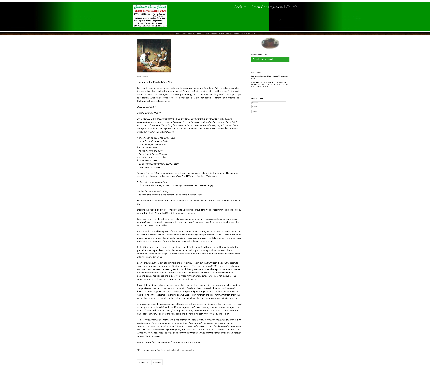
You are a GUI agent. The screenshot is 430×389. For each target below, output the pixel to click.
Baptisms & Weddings (225, 34)
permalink (190, 350)
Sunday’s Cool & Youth (248, 34)
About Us (191, 34)
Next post (157, 362)
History (207, 34)
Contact (236, 34)
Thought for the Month (165, 350)
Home (177, 34)
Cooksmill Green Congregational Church (265, 6)
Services (183, 34)
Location (214, 34)
